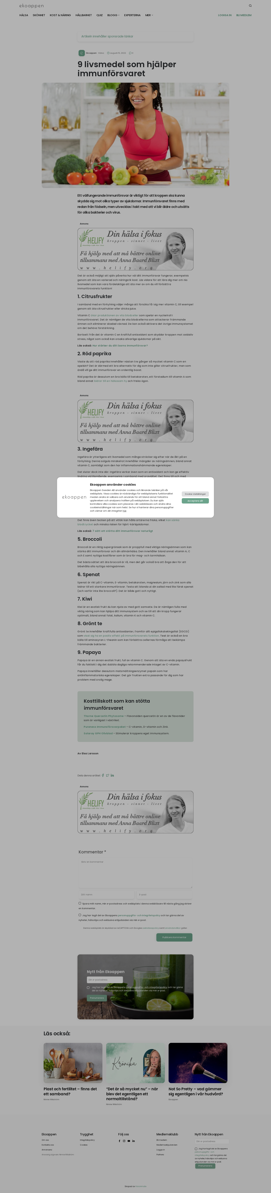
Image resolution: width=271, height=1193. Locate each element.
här (124, 510)
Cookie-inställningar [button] (195, 494)
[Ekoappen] (74, 497)
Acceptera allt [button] (195, 500)
